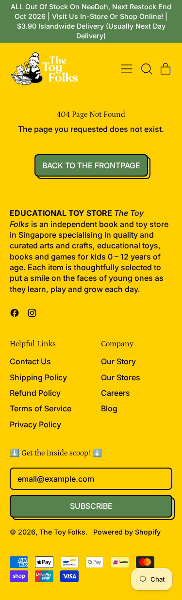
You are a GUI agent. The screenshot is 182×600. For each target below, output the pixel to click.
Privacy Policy (35, 424)
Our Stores (120, 377)
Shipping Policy (38, 377)
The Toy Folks (62, 532)
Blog (109, 408)
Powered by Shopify (127, 532)
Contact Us (30, 361)
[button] (146, 69)
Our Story (118, 361)
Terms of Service (40, 408)
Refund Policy (35, 393)
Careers (115, 393)
